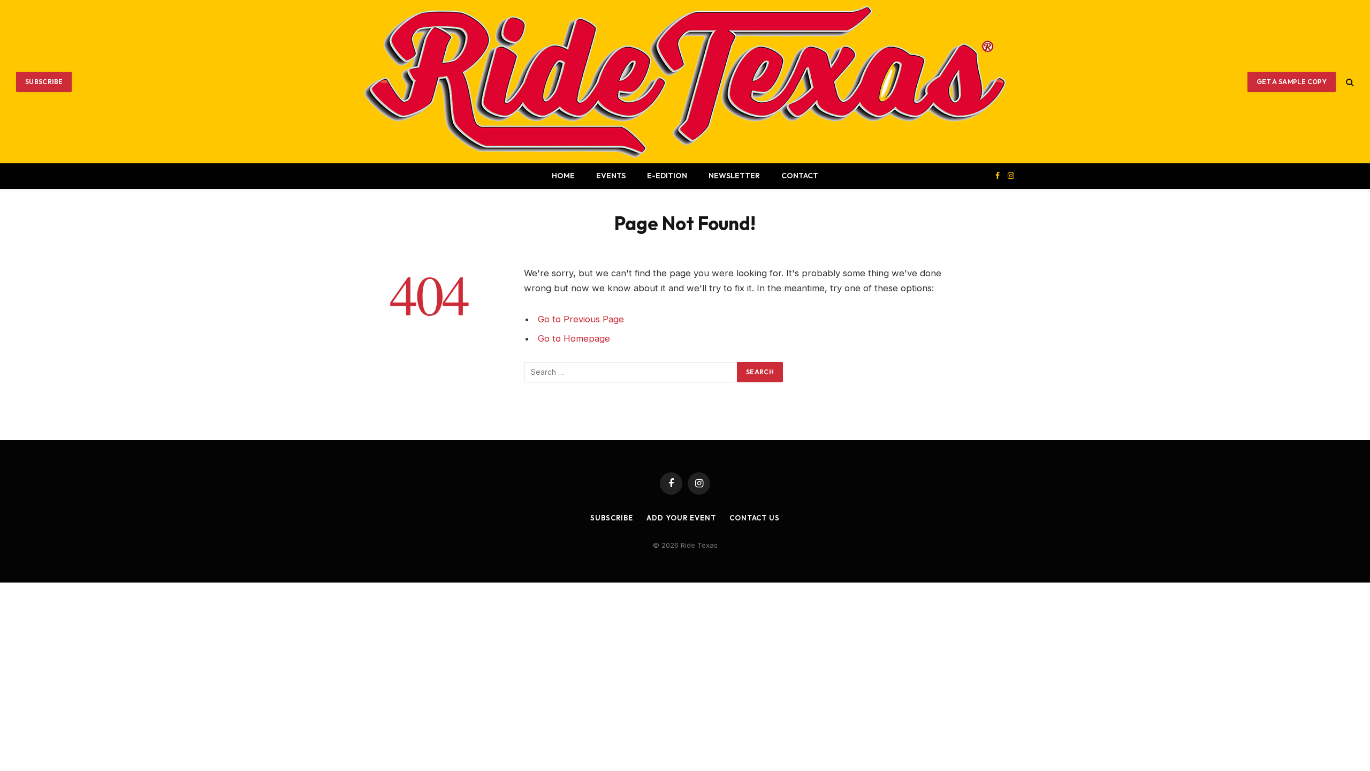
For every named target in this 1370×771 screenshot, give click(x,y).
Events (611, 175)
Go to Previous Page (581, 319)
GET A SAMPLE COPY (1292, 82)
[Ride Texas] (685, 81)
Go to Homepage (574, 338)
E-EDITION (667, 175)
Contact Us (754, 517)
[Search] (1349, 82)
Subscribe (44, 82)
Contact (799, 175)
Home (563, 175)
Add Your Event (681, 517)
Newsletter (734, 175)
